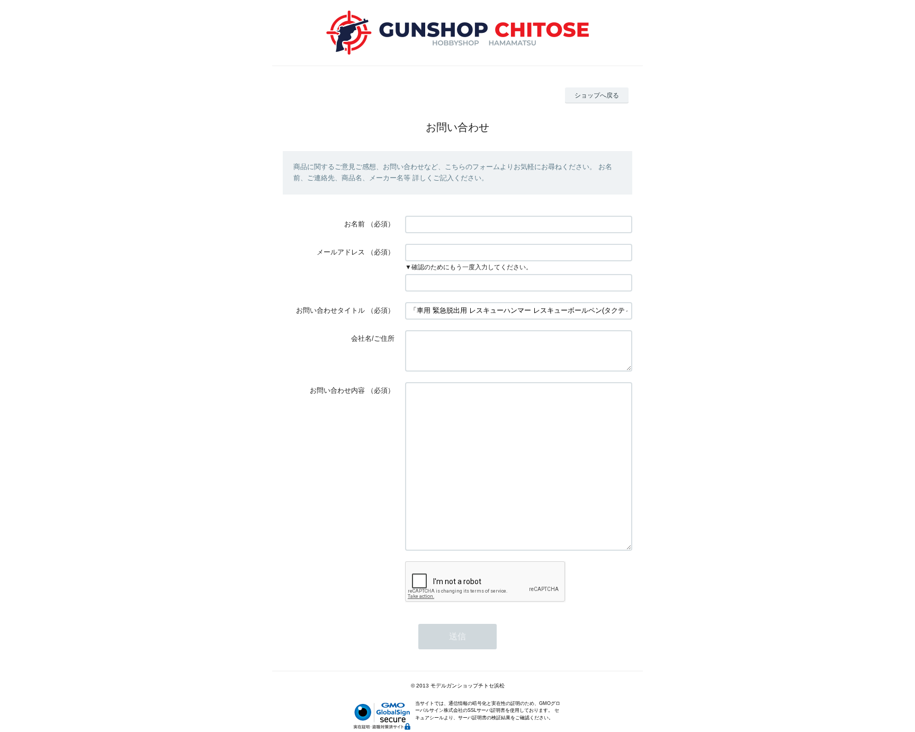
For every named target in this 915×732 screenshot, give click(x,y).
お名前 (354, 224)
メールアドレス (341, 252)
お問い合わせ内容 (337, 390)
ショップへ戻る (597, 95)
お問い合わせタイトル (330, 310)
